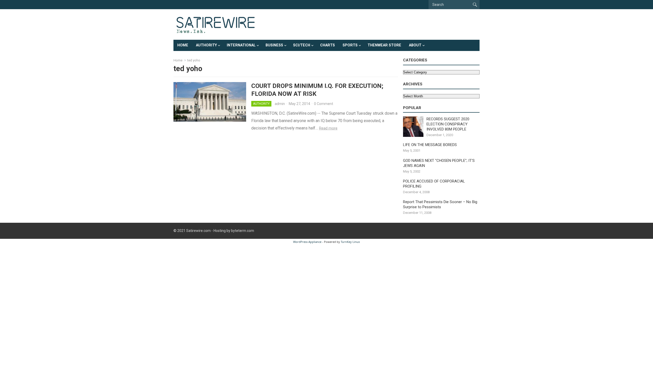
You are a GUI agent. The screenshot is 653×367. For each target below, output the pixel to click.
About (415, 45)
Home (182, 45)
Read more (328, 128)
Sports (350, 45)
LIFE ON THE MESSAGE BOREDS (430, 144)
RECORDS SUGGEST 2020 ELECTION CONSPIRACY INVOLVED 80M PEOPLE (447, 124)
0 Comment (323, 104)
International (241, 45)
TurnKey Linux (350, 242)
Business (274, 45)
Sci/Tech (301, 45)
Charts (327, 45)
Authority (206, 45)
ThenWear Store (384, 45)
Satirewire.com (198, 231)
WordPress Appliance (307, 242)
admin (280, 104)
